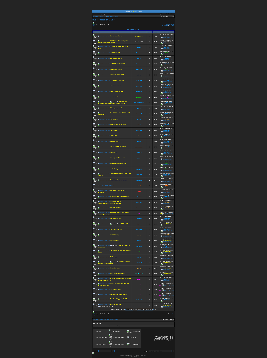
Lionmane (139, 52)
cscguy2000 (139, 169)
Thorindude (139, 300)
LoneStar (139, 152)
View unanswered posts (98, 14)
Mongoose (139, 130)
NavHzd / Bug (114, 169)
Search (136, 11)
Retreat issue (114, 119)
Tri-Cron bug (113, 257)
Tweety (139, 158)
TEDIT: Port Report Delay (117, 273)
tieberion (139, 47)
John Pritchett (139, 36)
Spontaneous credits (116, 69)
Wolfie (139, 257)
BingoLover (166, 130)
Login (140, 11)
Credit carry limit (115, 52)
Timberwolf (139, 218)
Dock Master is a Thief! (117, 75)
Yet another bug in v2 (108, 185)
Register (127, 11)
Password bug (114, 240)
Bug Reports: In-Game (112, 16)
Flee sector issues (115, 289)
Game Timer (113, 135)
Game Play (103, 16)
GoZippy (166, 36)
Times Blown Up (115, 268)
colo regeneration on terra (117, 158)
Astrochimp (166, 157)
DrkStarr (139, 196)
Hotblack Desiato (166, 85)
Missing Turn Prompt (116, 304)
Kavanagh (139, 97)
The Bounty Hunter (166, 97)
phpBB (127, 355)
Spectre (139, 58)
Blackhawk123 (139, 41)
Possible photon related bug (118, 294)
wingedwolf (139, 202)
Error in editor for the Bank (118, 124)
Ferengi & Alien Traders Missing (119, 196)
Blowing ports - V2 (115, 218)
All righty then (114, 152)
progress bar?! (114, 141)
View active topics (109, 14)
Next (173, 25)
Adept (139, 119)
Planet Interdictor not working (118, 180)
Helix (139, 251)
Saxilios (139, 141)
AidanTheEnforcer (139, 102)
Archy (139, 191)
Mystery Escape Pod (116, 58)
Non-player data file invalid (118, 147)
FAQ (132, 11)
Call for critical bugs (116, 36)
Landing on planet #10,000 (117, 63)
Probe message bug (116, 229)
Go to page (165, 25)
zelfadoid (139, 262)
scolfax (139, 279)
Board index (96, 16)
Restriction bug (114, 235)
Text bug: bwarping (115, 207)
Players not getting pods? (117, 80)
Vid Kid (139, 75)
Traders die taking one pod (118, 163)
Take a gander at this (116, 108)
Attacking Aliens (123, 223)
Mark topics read (170, 24)
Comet (139, 108)
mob (161, 213)
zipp (139, 163)
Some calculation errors (117, 91)
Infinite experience (115, 86)
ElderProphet (139, 273)
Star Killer (166, 47)
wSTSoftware (136, 356)
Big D (139, 185)
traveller (139, 240)
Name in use (113, 130)
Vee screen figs (114, 97)
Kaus (139, 213)
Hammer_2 (139, 113)
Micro (166, 52)
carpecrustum (139, 147)
